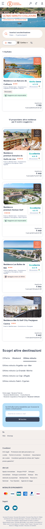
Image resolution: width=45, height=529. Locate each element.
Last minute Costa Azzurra (34, 522)
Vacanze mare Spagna (12, 520)
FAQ (3, 436)
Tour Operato (14, 481)
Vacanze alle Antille (20, 522)
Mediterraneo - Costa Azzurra (17, 87)
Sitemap (10, 436)
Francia (6, 87)
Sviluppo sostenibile (19, 475)
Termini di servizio (15, 455)
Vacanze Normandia (19, 517)
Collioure (21, 88)
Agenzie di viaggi (27, 481)
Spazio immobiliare (8, 471)
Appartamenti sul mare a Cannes (29, 520)
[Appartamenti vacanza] (14, 4)
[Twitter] (6, 507)
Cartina (23, 43)
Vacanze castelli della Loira (32, 519)
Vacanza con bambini (30, 525)
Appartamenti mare (8, 522)
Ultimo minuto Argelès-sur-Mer (17, 365)
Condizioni (26, 455)
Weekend (16, 358)
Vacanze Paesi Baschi (32, 517)
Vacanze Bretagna (19, 519)
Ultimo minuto (29, 358)
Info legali (5, 452)
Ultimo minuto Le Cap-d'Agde (16, 376)
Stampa (30, 475)
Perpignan (30, 326)
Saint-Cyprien (22, 217)
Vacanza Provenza (8, 517)
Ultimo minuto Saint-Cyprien (15, 381)
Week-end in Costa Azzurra (11, 524)
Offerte (6, 358)
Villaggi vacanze (18, 525)
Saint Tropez (28, 524)
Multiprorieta (24, 478)
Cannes (22, 524)
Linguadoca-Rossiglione (14, 20)
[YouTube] (15, 507)
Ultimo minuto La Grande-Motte (17, 370)
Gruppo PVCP (22, 471)
